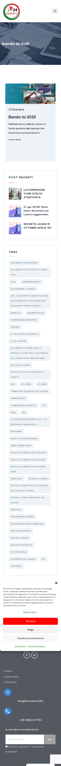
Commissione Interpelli (24, 320)
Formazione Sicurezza (23, 405)
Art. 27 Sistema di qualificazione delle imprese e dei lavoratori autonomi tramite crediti (29, 301)
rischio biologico (21, 531)
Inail (13, 412)
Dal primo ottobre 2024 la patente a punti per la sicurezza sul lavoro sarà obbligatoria (29, 353)
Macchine (16, 431)
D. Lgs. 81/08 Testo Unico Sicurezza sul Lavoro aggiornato (36, 210)
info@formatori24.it (30, 701)
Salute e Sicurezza (21, 545)
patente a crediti (38, 479)
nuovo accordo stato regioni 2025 (28, 469)
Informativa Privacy (36, 646)
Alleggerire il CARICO (23, 289)
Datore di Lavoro (20, 365)
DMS (13, 384)
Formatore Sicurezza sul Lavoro (29, 391)
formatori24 (18, 398)
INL (23, 412)
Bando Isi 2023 (22, 117)
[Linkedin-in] (34, 655)
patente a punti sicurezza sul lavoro (28, 500)
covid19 (15, 327)
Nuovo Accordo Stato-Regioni (28, 453)
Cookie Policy (20, 646)
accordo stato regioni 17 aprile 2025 (29, 272)
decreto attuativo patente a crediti (28, 374)
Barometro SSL (35, 313)
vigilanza (16, 566)
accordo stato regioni (24, 263)
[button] (56, 582)
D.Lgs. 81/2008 (18, 341)
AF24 (13, 282)
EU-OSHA (26, 384)
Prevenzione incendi (22, 517)
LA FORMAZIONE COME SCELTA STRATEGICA (34, 193)
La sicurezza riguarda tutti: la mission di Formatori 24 (29, 421)
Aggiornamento (31, 282)
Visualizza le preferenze (30, 638)
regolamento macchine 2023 (27, 524)
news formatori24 (21, 446)
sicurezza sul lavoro (23, 559)
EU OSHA (42, 384)
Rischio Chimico (20, 538)
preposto (16, 510)
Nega (30, 629)
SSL (43, 559)
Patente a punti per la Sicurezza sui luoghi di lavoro (29, 488)
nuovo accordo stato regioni (28, 460)
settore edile (18, 552)
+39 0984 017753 (30, 720)
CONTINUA (14, 139)
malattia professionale (24, 439)
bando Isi (16, 313)
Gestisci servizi (29, 612)
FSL (44, 405)
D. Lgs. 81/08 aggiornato (24, 334)
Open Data (16, 479)
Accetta (30, 621)
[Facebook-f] (26, 655)
